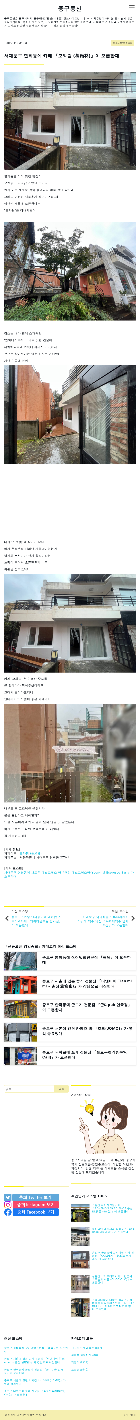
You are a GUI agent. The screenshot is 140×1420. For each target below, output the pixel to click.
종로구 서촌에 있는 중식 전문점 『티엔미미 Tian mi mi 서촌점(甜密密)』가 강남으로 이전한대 (34, 1360)
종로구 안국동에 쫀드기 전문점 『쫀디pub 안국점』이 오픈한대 (33, 1371)
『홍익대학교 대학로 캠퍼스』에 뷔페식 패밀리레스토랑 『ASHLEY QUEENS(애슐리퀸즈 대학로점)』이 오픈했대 (113, 1304)
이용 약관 (41, 1414)
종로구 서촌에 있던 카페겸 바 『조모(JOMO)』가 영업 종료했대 (35, 1382)
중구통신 (70, 8)
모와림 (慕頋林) (31, 853)
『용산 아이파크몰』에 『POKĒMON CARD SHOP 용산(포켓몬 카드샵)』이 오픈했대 (112, 1208)
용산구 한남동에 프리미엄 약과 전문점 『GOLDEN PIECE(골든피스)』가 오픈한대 (113, 1255)
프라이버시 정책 (25, 1414)
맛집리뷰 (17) (79, 1362)
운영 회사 (10, 1414)
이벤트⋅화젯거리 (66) (84, 1355)
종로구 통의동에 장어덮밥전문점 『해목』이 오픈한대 (36, 1349)
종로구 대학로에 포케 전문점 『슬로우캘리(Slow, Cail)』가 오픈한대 (34, 1392)
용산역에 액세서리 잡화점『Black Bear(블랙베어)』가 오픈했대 (113, 1230)
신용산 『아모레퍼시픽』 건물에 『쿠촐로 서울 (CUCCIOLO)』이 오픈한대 (112, 1279)
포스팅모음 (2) (80, 1369)
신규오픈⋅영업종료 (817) (86, 1347)
